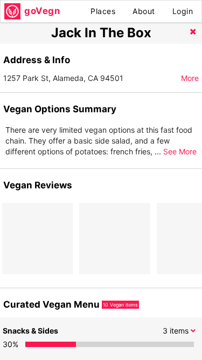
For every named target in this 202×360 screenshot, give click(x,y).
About (144, 11)
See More (180, 151)
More (190, 78)
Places (102, 11)
